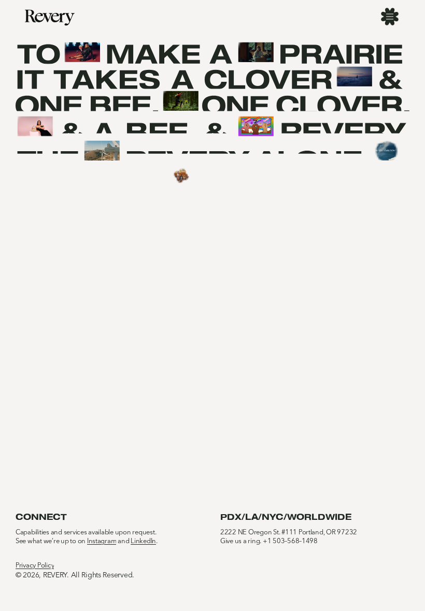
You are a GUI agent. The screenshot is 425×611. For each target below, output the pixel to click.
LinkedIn (143, 541)
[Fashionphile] (35, 126)
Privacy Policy (35, 565)
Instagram (102, 541)
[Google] (255, 126)
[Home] (50, 17)
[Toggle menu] (389, 16)
